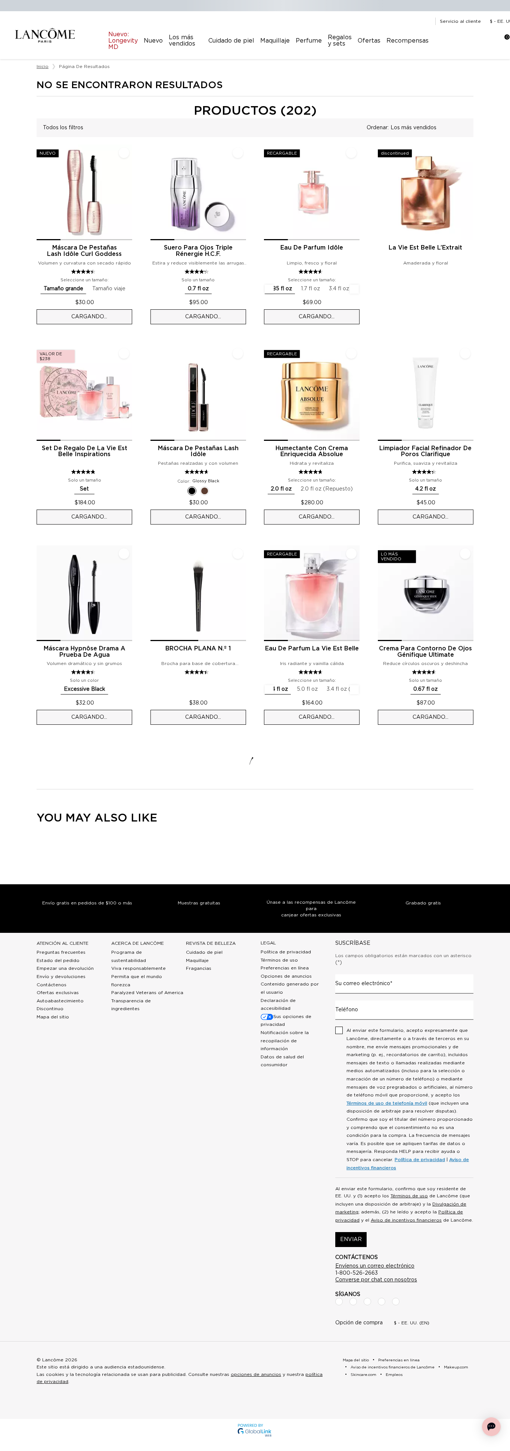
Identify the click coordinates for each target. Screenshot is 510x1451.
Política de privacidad (286, 952)
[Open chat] (491, 1426)
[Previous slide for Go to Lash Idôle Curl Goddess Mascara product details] (41, 192)
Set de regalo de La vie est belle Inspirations (84, 451)
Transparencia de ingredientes (131, 1005)
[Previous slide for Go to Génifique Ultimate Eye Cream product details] (382, 593)
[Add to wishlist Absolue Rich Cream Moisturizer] (351, 353)
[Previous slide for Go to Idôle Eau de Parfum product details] (268, 192)
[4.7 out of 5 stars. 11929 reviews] (311, 672)
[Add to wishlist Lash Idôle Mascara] (238, 353)
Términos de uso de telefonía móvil (386, 1103)
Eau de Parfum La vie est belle (312, 649)
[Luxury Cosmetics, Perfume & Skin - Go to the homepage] (45, 35)
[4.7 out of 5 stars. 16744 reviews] (198, 472)
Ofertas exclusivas (58, 992)
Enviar (351, 1239)
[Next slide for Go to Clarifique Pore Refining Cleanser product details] (468, 393)
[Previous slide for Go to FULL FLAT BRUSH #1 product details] (154, 593)
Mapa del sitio (53, 1017)
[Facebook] (339, 1301)
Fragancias (198, 968)
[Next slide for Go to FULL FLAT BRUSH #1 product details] (241, 593)
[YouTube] (381, 1301)
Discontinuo (50, 1008)
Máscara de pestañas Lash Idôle (198, 451)
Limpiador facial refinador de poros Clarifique (425, 451)
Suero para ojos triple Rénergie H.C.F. (198, 251)
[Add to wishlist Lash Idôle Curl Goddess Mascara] (124, 153)
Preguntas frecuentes (61, 952)
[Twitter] (367, 1301)
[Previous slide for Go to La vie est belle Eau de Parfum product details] (268, 593)
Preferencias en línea (285, 968)
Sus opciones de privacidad (286, 1020)
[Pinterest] (395, 1301)
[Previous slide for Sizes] (269, 289)
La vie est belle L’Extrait (425, 248)
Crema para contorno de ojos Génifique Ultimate (425, 652)
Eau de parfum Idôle (311, 248)
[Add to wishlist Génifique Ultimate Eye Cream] (465, 553)
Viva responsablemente (138, 968)
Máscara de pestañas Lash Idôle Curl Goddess (84, 251)
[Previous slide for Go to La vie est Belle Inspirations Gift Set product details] (41, 393)
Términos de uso (279, 960)
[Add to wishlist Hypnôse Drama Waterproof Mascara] (124, 553)
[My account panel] (477, 41)
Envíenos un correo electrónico (374, 1266)
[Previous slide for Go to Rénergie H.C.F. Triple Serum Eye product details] (154, 192)
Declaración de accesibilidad (278, 1004)
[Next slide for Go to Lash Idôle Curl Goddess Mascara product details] (127, 192)
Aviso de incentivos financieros (406, 1220)
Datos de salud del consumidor (282, 1061)
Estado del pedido (58, 960)
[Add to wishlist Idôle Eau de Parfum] (351, 153)
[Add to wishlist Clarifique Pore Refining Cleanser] (465, 353)
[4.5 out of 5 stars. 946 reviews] (84, 672)
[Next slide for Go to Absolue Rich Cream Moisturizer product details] (355, 393)
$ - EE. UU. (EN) (411, 1323)
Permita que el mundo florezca (136, 980)
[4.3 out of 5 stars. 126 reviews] (425, 472)
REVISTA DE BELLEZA (211, 943)
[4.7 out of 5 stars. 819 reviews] (311, 472)
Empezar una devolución (65, 968)
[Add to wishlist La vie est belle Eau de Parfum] (351, 553)
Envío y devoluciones (61, 976)
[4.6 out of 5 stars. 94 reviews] (425, 672)
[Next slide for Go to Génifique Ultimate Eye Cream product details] (468, 593)
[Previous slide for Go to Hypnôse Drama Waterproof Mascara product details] (41, 593)
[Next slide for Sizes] (354, 289)
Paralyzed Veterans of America (147, 992)
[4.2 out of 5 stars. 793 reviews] (198, 271)
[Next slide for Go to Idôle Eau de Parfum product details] (355, 192)
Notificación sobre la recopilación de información (285, 1040)
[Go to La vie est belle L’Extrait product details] (425, 192)
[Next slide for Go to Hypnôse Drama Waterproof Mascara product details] (127, 593)
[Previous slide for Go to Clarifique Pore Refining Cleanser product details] (382, 393)
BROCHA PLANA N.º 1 (198, 649)
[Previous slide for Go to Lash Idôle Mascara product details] (154, 393)
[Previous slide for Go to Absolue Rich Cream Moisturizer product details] (268, 393)
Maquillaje (197, 960)
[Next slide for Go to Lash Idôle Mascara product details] (241, 393)
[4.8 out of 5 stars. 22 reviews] (84, 472)
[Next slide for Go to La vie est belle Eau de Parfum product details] (355, 593)
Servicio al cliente (460, 21)
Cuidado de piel (204, 952)
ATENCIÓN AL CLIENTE (62, 943)
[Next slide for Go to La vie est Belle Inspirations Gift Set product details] (127, 393)
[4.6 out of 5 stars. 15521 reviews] (311, 271)
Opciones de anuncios (286, 976)
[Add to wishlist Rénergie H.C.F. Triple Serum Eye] (238, 153)
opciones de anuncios (256, 1374)
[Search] (458, 40)
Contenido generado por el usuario (290, 988)
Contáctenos (51, 985)
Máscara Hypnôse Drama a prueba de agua (84, 652)
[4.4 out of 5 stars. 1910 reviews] (84, 271)
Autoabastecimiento (60, 1001)
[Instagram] (353, 1301)
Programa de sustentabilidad (128, 956)
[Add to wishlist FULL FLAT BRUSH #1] (238, 553)
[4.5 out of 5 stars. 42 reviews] (198, 672)
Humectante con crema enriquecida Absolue (312, 451)
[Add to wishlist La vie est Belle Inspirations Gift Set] (124, 353)
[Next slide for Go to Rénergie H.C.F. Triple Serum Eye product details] (241, 192)
